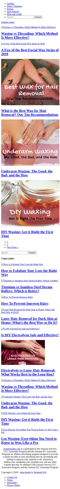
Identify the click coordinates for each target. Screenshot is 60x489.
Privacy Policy (13, 485)
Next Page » (12, 247)
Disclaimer (12, 482)
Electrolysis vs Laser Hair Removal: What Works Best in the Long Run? (28, 372)
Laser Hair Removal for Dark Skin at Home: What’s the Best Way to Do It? (29, 320)
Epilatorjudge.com (11, 449)
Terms (10, 480)
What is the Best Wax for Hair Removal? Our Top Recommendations (29, 113)
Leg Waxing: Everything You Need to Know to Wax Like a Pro (29, 440)
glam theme (25, 472)
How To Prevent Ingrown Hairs (24, 303)
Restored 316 (40, 472)
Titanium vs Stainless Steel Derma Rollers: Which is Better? (26, 289)
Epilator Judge (7, 22)
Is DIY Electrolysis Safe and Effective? (30, 335)
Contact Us (12, 477)
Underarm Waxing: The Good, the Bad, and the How (27, 173)
